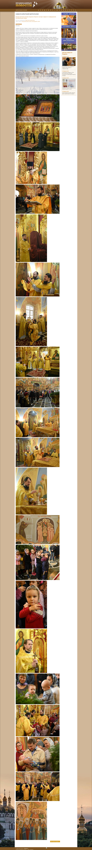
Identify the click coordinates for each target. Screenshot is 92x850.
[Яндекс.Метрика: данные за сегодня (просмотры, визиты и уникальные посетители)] (49, 848)
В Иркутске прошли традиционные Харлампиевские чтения (69, 88)
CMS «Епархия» (30, 849)
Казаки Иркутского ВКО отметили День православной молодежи (68, 93)
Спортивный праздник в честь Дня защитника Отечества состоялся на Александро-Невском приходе (69, 74)
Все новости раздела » (55, 841)
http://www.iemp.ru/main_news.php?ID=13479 (31, 21)
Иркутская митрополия (30, 20)
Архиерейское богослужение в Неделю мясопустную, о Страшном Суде (68, 67)
